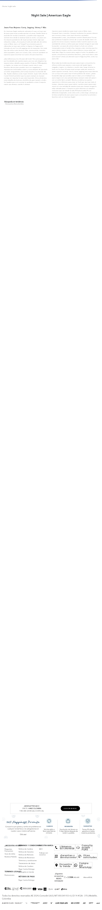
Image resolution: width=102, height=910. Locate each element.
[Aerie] (76, 3)
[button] (95, 907)
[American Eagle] (25, 3)
